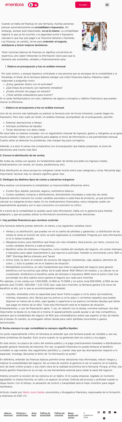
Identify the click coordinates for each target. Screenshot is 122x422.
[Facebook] (104, 412)
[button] (107, 4)
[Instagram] (98, 412)
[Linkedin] (109, 412)
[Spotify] (104, 418)
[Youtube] (115, 412)
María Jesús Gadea (33, 392)
